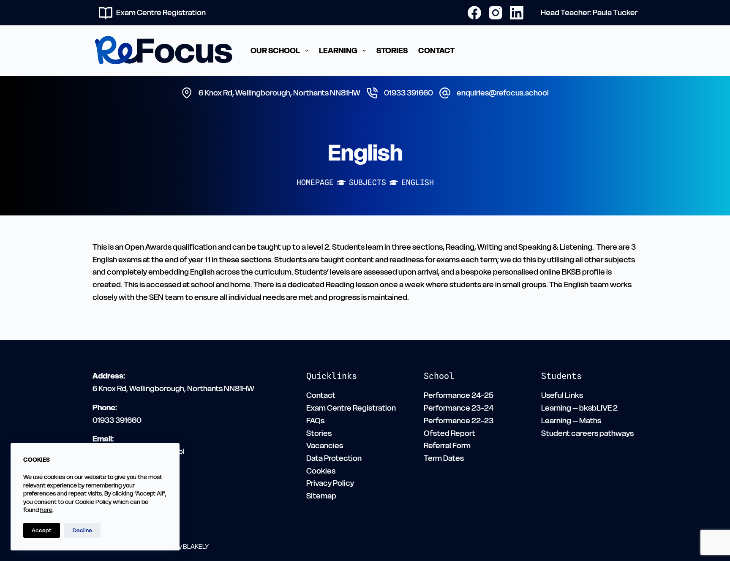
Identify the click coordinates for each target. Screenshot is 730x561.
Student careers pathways (587, 433)
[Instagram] (495, 12)
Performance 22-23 (458, 420)
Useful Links (562, 395)
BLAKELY (196, 546)
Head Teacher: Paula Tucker (589, 12)
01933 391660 (408, 93)
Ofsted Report (449, 433)
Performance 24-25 (458, 395)
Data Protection (334, 458)
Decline (82, 530)
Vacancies (324, 445)
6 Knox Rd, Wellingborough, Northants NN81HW (279, 93)
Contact (436, 50)
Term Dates (444, 458)
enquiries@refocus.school (503, 93)
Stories (392, 50)
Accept (42, 530)
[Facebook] (474, 12)
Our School (275, 50)
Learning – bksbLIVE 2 (579, 408)
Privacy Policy (330, 483)
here (46, 510)
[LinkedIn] (516, 12)
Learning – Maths (571, 420)
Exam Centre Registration (161, 12)
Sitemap (321, 496)
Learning (338, 50)
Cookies (320, 471)
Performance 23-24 (458, 408)
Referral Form (447, 445)
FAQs (315, 420)
